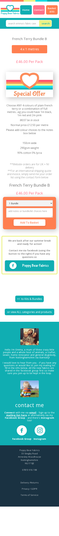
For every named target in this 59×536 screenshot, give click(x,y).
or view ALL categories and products (29, 312)
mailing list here (16, 415)
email (32, 412)
